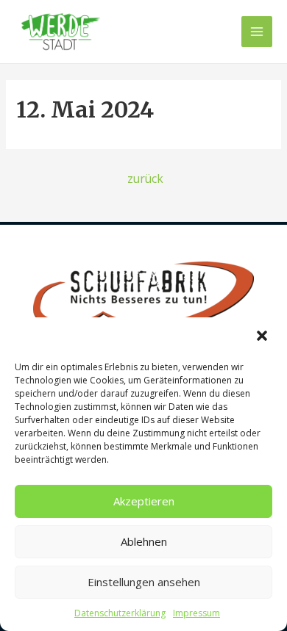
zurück (145, 178)
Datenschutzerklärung (120, 613)
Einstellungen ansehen (144, 581)
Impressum (196, 613)
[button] (263, 337)
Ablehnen (144, 541)
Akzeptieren (143, 501)
